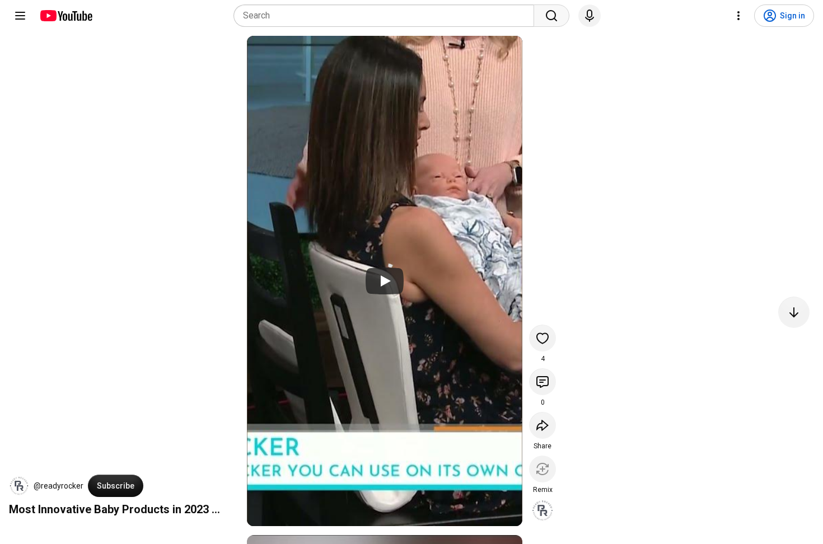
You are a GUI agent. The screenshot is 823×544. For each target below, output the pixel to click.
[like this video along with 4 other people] (542, 338)
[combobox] (387, 15)
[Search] (551, 15)
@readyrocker (58, 485)
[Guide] (20, 15)
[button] (19, 486)
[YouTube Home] (65, 15)
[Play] (385, 281)
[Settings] (738, 15)
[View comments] (542, 381)
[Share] (542, 425)
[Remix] (542, 469)
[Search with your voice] (589, 15)
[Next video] (794, 312)
